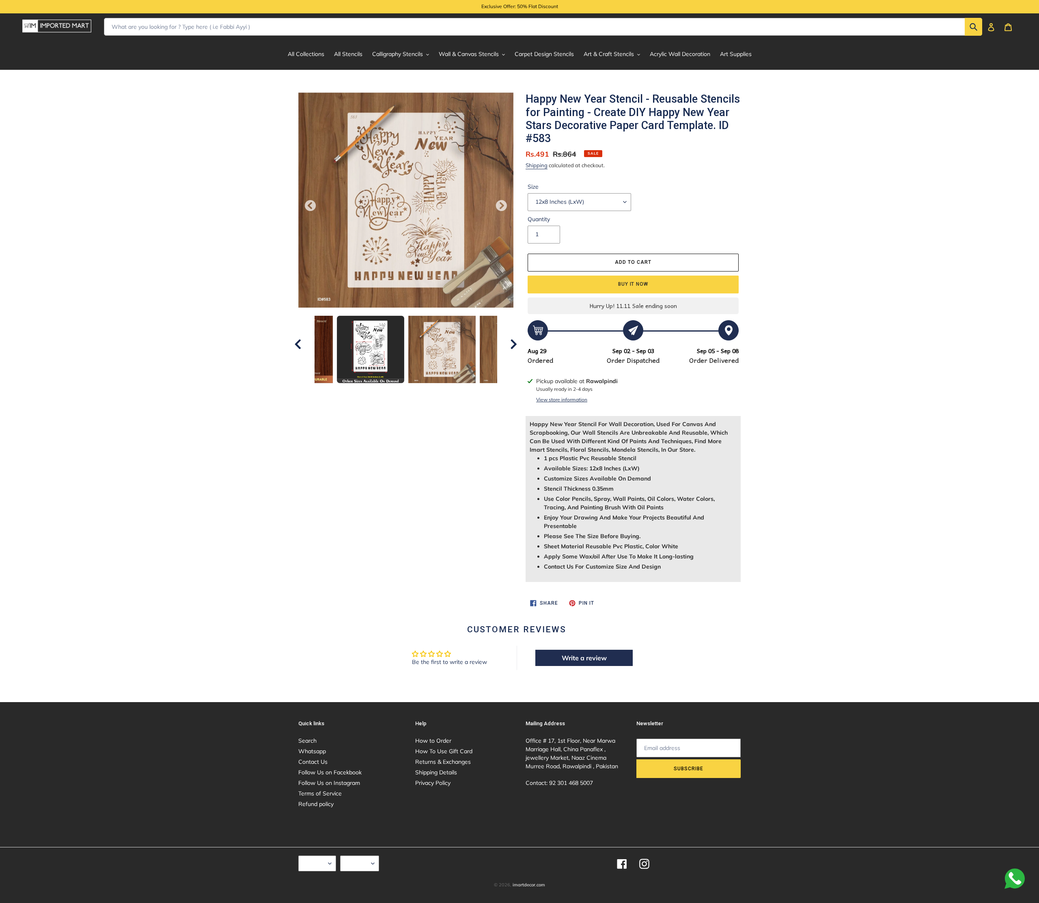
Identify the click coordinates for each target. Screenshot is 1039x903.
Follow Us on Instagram (329, 783)
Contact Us (313, 761)
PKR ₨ (357, 863)
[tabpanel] (442, 349)
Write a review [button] (584, 658)
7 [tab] (430, 391)
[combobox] (543, 27)
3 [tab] (381, 391)
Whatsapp (312, 751)
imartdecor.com (529, 885)
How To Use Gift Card (443, 751)
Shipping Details (436, 772)
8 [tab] (442, 391)
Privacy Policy (433, 783)
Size (533, 186)
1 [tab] (357, 391)
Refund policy (316, 804)
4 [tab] (394, 391)
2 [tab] (369, 391)
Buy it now (633, 284)
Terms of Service (320, 793)
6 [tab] (418, 391)
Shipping (537, 165)
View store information (561, 400)
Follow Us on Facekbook (330, 772)
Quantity (539, 219)
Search (307, 740)
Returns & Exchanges (443, 761)
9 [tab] (455, 391)
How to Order (433, 740)
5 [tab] (406, 391)
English (315, 863)
